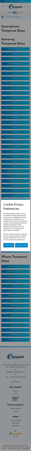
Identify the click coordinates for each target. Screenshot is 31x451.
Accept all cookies (21, 245)
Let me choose (9, 245)
